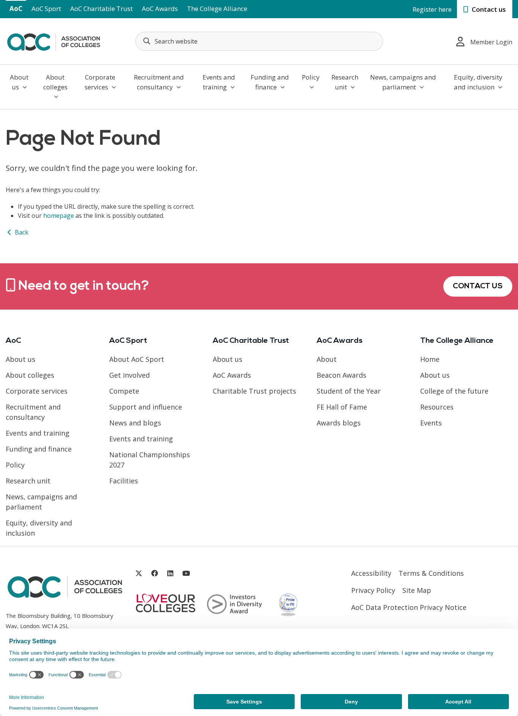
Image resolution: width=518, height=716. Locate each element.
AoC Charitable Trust (101, 8)
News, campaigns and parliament (403, 82)
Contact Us (478, 286)
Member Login (491, 42)
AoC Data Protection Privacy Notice (408, 607)
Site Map (416, 590)
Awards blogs (339, 422)
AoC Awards (160, 8)
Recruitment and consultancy (159, 82)
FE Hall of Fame (342, 406)
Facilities (123, 480)
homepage (58, 215)
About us (19, 82)
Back (20, 232)
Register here (432, 9)
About (327, 359)
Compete (124, 391)
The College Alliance (217, 8)
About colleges (55, 82)
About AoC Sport (136, 359)
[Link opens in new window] (138, 573)
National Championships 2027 (149, 459)
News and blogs (135, 422)
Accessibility (371, 573)
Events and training (218, 82)
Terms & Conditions (431, 573)
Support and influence (145, 406)
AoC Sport (46, 8)
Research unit (344, 82)
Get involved (129, 375)
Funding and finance (270, 82)
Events (431, 422)
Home (430, 359)
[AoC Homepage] (53, 40)
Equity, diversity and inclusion (478, 82)
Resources (437, 406)
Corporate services (100, 82)
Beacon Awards (341, 375)
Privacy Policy (373, 590)
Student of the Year (349, 391)
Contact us (488, 9)
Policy (311, 77)
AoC (15, 8)
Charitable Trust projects (254, 391)
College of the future (454, 391)
